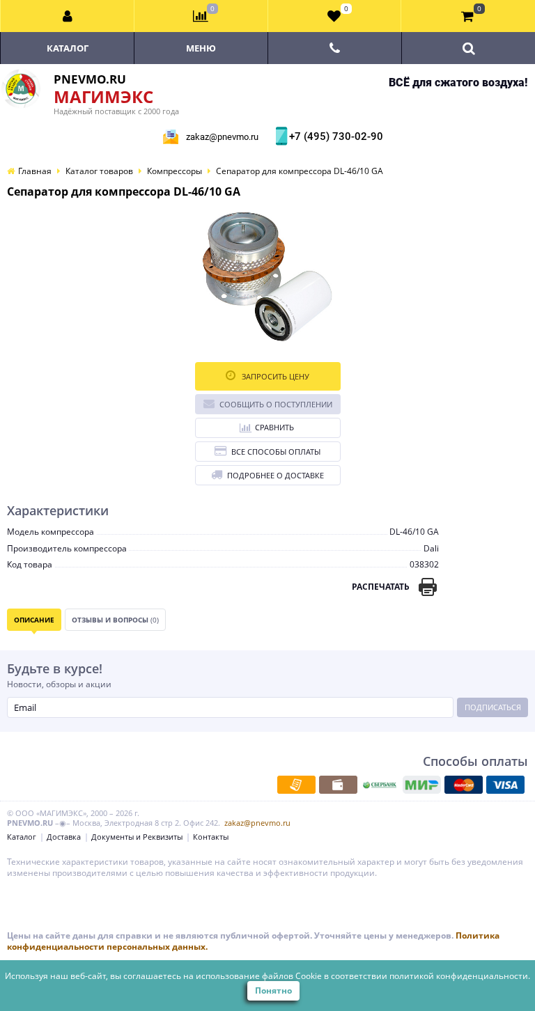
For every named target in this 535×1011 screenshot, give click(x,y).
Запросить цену (274, 376)
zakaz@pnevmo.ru (222, 137)
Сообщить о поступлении (275, 404)
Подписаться (493, 707)
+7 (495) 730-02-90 (334, 136)
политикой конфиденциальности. (459, 976)
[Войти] (67, 16)
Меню (201, 48)
